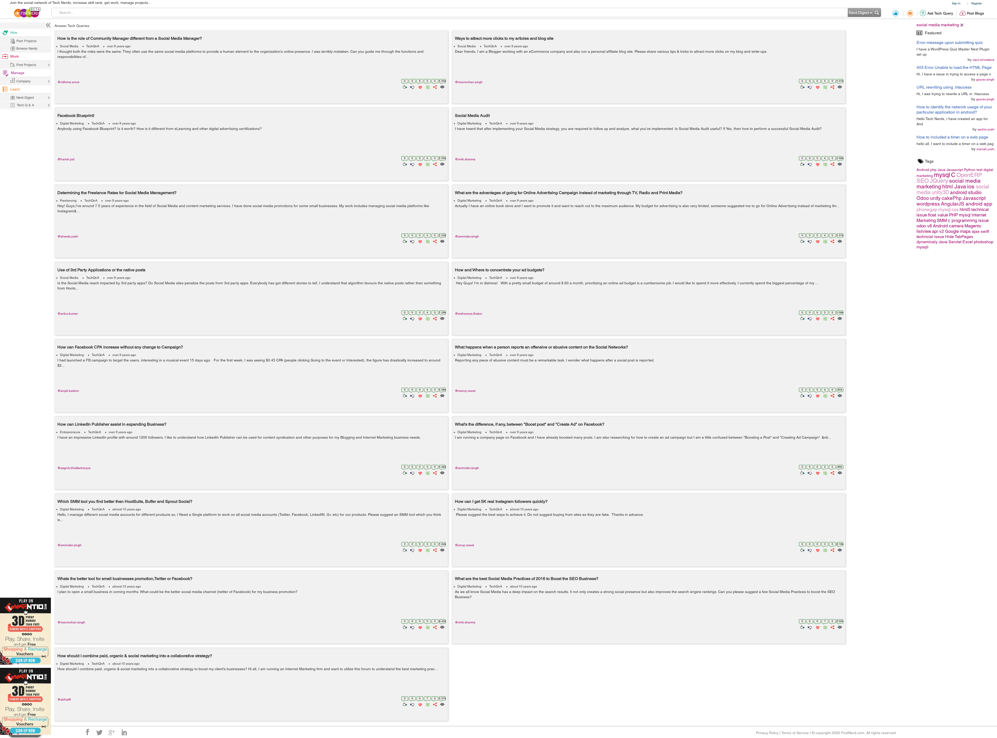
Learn (15, 89)
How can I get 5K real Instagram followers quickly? (501, 501)
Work (14, 56)
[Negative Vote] (412, 86)
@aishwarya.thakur (468, 313)
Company (23, 81)
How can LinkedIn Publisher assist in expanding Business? (111, 424)
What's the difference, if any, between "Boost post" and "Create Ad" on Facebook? (529, 424)
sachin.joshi (986, 129)
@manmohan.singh (469, 82)
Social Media (69, 46)
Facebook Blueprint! (75, 115)
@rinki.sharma (465, 159)
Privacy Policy (767, 733)
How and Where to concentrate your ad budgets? (499, 269)
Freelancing (68, 200)
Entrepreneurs (70, 432)
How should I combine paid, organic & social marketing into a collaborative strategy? (134, 655)
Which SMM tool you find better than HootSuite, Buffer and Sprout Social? (124, 501)
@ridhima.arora (68, 82)
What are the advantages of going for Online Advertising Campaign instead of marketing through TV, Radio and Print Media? (569, 192)
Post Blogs (975, 13)
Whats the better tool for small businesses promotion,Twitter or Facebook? (124, 578)
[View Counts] (442, 86)
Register (976, 3)
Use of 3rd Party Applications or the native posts (101, 269)
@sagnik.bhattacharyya (74, 468)
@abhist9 (64, 699)
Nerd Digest (25, 98)
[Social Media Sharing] (434, 86)
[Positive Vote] (404, 86)
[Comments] (427, 86)
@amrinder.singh (467, 236)
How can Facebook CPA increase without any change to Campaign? (120, 347)
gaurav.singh (985, 79)
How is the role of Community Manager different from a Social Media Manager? (129, 38)
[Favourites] (420, 86)
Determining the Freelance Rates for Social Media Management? (117, 192)
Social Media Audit (472, 115)
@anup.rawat (464, 545)
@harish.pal (66, 159)
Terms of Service (795, 733)
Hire (13, 32)
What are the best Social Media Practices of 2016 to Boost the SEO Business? (526, 578)
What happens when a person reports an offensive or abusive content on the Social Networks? (541, 347)
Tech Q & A (25, 105)
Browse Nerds (26, 48)
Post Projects (26, 41)
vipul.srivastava (983, 60)
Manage (17, 73)
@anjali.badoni (68, 391)
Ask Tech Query (940, 13)
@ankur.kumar (67, 313)
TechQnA (92, 46)
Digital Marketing (72, 123)
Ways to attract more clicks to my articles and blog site (504, 38)
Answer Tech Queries (72, 26)
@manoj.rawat (465, 391)
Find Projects (26, 65)
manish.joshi (985, 149)
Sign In (956, 3)
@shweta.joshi (67, 236)
